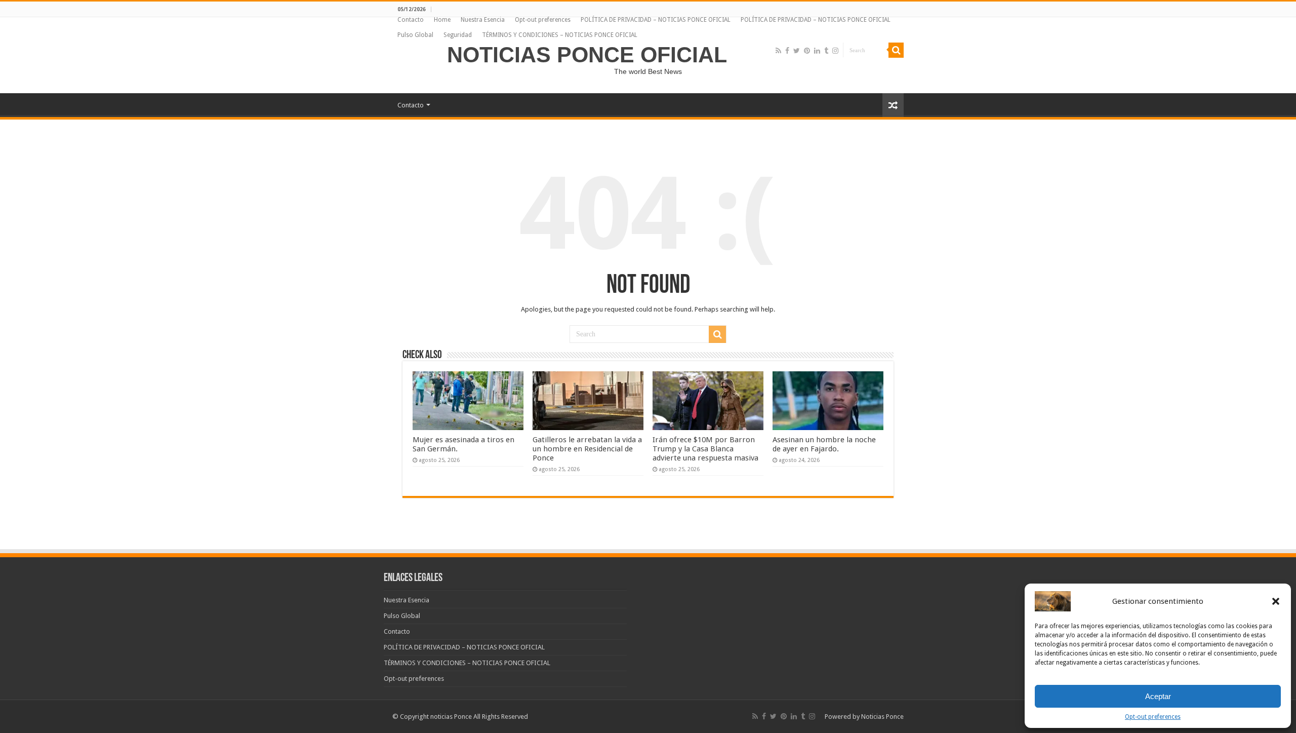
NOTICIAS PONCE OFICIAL (587, 55)
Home (442, 19)
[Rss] (778, 51)
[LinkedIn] (817, 51)
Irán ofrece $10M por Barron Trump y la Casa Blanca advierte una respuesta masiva (705, 448)
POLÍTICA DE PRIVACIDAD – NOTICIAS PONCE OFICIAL (656, 19)
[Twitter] (796, 51)
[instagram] (835, 51)
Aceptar (1158, 696)
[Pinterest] (807, 51)
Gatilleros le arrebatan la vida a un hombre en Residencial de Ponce (587, 448)
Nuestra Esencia (483, 19)
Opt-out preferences (1153, 716)
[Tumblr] (826, 51)
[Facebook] (787, 51)
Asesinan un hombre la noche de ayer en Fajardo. (824, 444)
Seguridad (457, 34)
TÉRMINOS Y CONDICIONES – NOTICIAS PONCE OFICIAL (559, 34)
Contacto (410, 19)
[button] (1276, 601)
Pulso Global (415, 34)
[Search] (896, 50)
